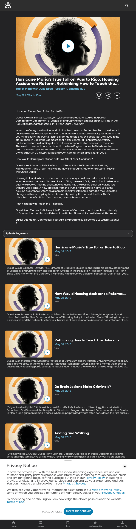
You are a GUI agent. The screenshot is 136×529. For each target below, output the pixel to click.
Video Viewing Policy (106, 490)
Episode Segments (17, 233)
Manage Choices (52, 512)
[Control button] (124, 466)
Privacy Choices (113, 493)
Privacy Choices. (74, 483)
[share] (108, 95)
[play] (68, 46)
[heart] (99, 95)
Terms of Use (15, 502)
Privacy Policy (95, 478)
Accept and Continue (78, 511)
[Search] (127, 5)
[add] (117, 95)
